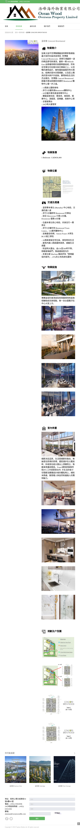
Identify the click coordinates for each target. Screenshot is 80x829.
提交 (37, 818)
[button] (73, 772)
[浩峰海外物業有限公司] (40, 13)
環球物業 (19, 26)
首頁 (6, 26)
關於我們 (47, 26)
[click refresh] (57, 813)
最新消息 (33, 26)
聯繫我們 (61, 26)
